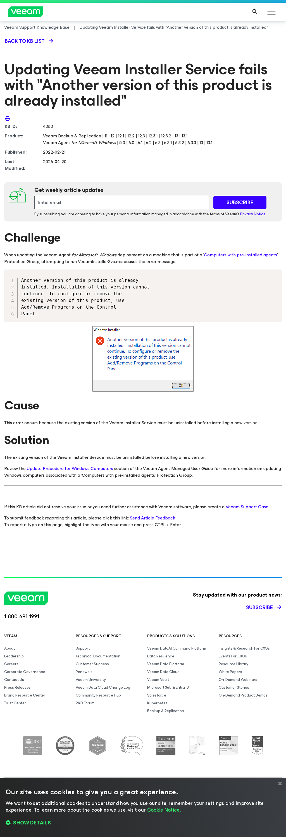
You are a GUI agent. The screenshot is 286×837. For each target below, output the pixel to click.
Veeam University (91, 679)
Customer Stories (234, 687)
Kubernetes (157, 703)
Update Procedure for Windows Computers (70, 468)
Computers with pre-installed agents (240, 255)
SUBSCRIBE (240, 202)
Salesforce (156, 695)
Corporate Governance (24, 672)
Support (83, 648)
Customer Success (92, 664)
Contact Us (14, 679)
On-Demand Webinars (238, 679)
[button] (143, 823)
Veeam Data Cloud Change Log (103, 687)
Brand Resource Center (24, 695)
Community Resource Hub (98, 695)
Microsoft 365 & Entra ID (168, 687)
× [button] (280, 784)
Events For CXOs (233, 656)
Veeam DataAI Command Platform (176, 648)
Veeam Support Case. (247, 507)
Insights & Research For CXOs (244, 648)
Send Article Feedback (152, 518)
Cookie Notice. (164, 810)
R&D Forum (85, 703)
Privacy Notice (253, 214)
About (9, 648)
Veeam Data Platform (165, 664)
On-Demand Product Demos (243, 695)
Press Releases (17, 687)
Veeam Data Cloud (163, 672)
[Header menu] (271, 12)
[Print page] (7, 118)
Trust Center (15, 703)
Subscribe (259, 607)
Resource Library (233, 664)
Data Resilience (160, 656)
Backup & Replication (165, 711)
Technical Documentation (98, 656)
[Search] (255, 12)
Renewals (84, 672)
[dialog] (143, 807)
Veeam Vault (158, 679)
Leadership (14, 656)
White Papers (230, 672)
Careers (11, 664)
